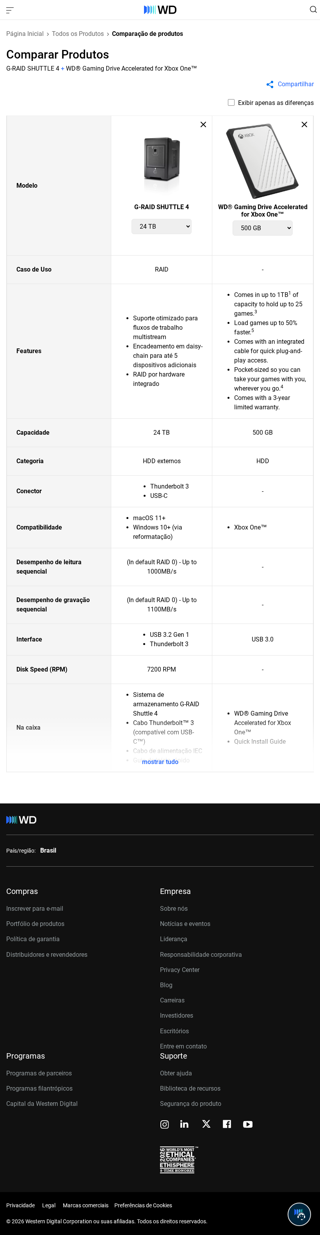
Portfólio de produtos (35, 924)
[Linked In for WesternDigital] (185, 1125)
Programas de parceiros (39, 1073)
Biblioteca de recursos (190, 1088)
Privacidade (20, 1205)
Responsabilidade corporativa (201, 954)
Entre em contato (183, 1046)
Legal (48, 1205)
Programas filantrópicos (39, 1088)
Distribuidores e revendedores (46, 954)
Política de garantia (33, 939)
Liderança (173, 939)
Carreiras (172, 1000)
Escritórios (174, 1031)
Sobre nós (174, 908)
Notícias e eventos (185, 924)
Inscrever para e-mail (34, 908)
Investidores (176, 1015)
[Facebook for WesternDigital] (227, 1125)
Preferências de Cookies (143, 1205)
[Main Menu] (11, 10)
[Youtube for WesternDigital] (247, 1125)
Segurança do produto (190, 1103)
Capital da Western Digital (42, 1103)
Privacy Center (179, 970)
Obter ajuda (176, 1073)
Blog (166, 985)
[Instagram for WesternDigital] (164, 1125)
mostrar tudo (160, 762)
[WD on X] (206, 1124)
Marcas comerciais (85, 1205)
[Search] (313, 9)
